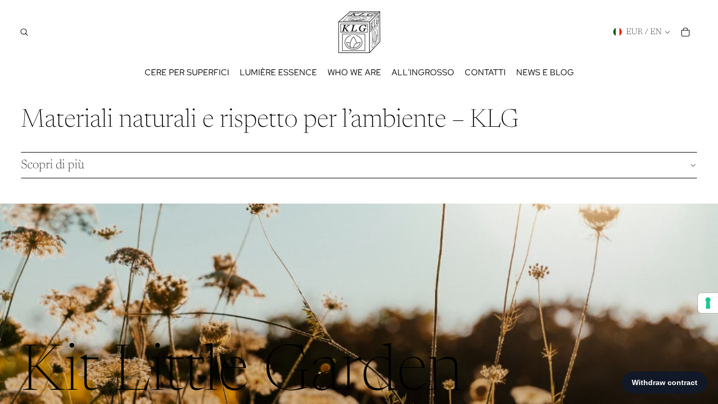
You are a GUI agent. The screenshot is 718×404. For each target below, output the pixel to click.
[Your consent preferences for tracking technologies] (708, 303)
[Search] (24, 32)
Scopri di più (52, 165)
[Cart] (685, 32)
